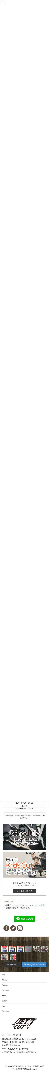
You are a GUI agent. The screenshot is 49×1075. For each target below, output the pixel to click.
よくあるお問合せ (24, 891)
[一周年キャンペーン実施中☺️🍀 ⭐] (44, 949)
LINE (42, 905)
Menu (4, 980)
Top (3, 975)
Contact (5, 990)
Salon (4, 1001)
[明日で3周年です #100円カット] (4, 949)
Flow (4, 995)
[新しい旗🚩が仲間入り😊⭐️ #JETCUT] (12, 957)
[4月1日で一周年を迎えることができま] (36, 949)
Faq (3, 1006)
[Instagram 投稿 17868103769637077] (20, 949)
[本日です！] (12, 949)
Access (5, 985)
